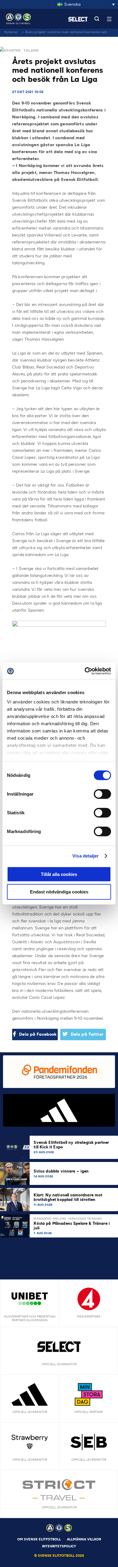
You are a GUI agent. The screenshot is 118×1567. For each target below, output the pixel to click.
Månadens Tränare (85, 1219)
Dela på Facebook (38, 1034)
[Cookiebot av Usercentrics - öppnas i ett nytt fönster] (85, 671)
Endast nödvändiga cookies (59, 891)
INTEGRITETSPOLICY (59, 1546)
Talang (31, 50)
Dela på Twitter (87, 1034)
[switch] (102, 794)
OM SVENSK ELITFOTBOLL (39, 1539)
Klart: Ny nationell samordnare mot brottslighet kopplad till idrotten (68, 1197)
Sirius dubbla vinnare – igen (62, 1171)
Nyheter (11, 32)
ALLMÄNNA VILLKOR (84, 1539)
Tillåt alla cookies (59, 874)
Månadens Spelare (50, 1219)
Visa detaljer (85, 855)
